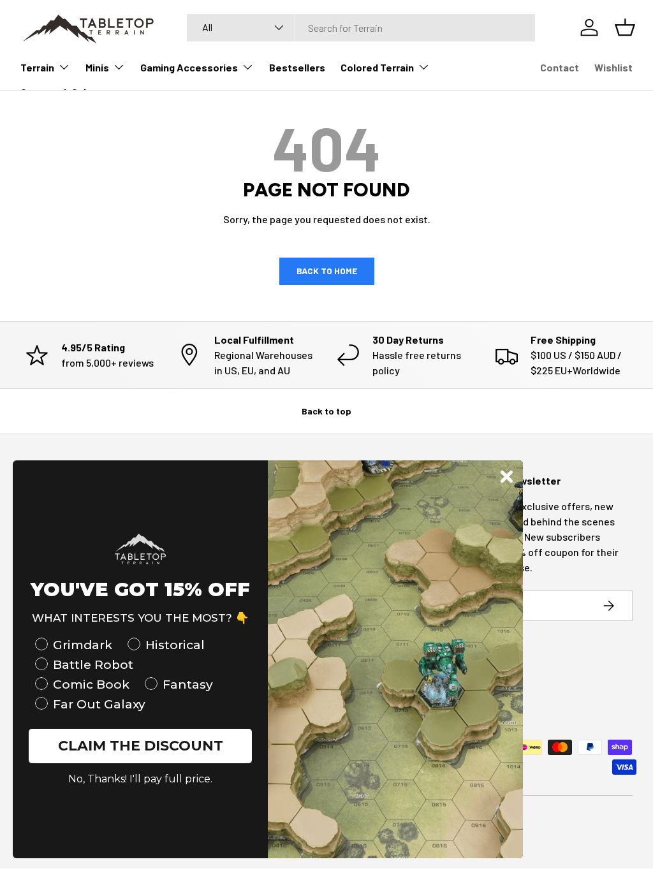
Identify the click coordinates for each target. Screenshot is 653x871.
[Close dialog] (506, 476)
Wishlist (613, 67)
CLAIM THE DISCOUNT (140, 745)
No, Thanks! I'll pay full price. (140, 779)
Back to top (326, 411)
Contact (559, 67)
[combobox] (361, 27)
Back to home (327, 270)
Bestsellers (297, 67)
